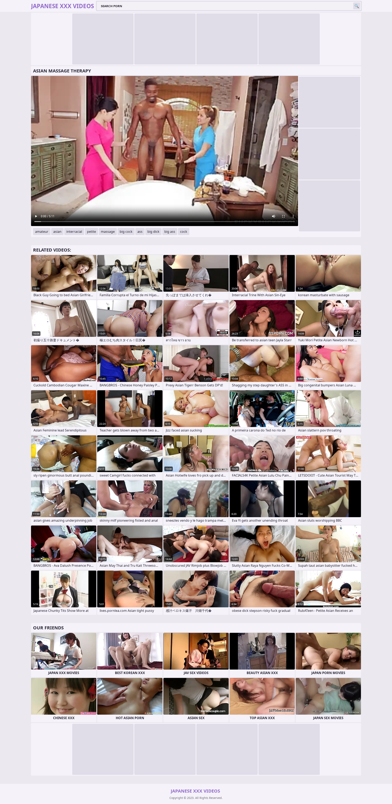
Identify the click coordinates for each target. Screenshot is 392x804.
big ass (169, 231)
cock (183, 231)
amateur (41, 231)
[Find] (356, 5)
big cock (126, 231)
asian (57, 231)
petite (91, 231)
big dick (153, 231)
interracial (74, 231)
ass (140, 231)
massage (108, 231)
